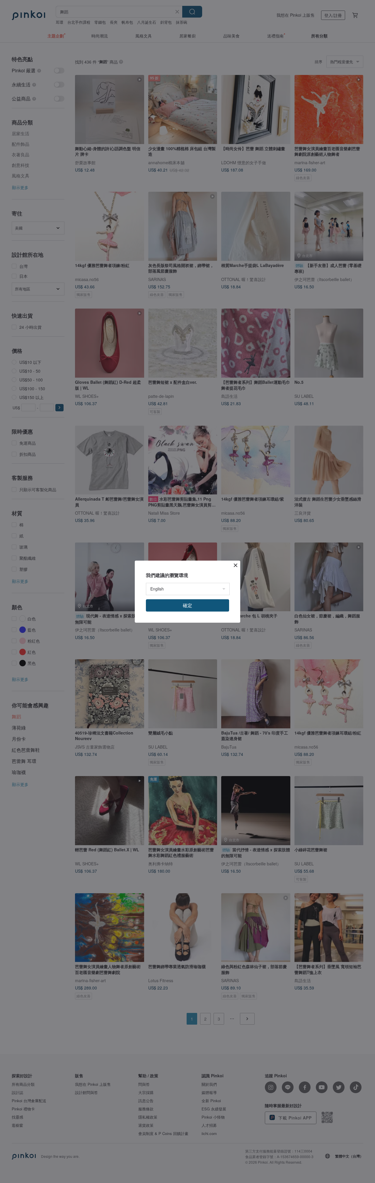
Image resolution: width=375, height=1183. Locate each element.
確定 (187, 605)
